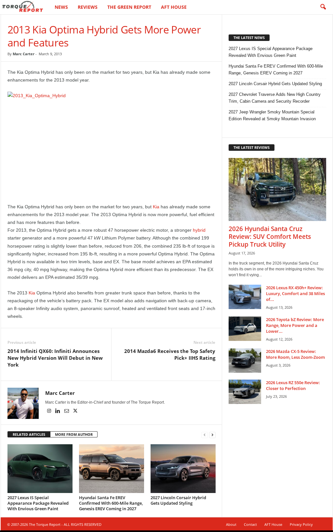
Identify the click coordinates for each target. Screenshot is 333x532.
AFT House (174, 7)
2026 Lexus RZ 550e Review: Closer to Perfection (293, 385)
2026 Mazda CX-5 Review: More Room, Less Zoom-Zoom (295, 354)
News (61, 7)
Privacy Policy (301, 524)
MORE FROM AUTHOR (74, 434)
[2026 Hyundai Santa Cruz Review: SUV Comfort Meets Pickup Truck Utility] (277, 189)
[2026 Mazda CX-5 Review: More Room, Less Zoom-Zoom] (245, 360)
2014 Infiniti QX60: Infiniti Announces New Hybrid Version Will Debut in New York (55, 358)
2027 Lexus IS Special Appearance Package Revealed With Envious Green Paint (38, 503)
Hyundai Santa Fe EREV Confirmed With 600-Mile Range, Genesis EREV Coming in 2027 (111, 503)
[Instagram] (49, 411)
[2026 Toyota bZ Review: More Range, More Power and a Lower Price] (245, 329)
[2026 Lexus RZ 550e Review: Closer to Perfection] (245, 392)
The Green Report (129, 7)
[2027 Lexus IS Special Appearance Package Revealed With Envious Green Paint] (40, 468)
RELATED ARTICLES (29, 434)
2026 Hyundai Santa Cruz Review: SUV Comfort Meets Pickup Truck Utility (270, 237)
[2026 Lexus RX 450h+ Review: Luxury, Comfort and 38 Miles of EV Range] (245, 297)
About (231, 524)
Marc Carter (23, 53)
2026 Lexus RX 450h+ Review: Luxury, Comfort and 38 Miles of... (295, 293)
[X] (75, 411)
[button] (323, 7)
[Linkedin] (58, 411)
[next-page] (212, 434)
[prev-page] (204, 434)
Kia (156, 206)
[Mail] (67, 411)
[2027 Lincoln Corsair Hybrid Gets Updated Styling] (183, 468)
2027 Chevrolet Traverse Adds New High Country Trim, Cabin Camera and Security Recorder (275, 98)
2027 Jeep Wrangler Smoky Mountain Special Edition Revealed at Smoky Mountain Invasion (272, 115)
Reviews (88, 7)
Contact (250, 524)
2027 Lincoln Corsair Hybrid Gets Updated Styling (178, 500)
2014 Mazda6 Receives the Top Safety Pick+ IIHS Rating (169, 354)
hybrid (199, 230)
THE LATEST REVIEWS (251, 147)
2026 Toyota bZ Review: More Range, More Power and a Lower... (295, 325)
